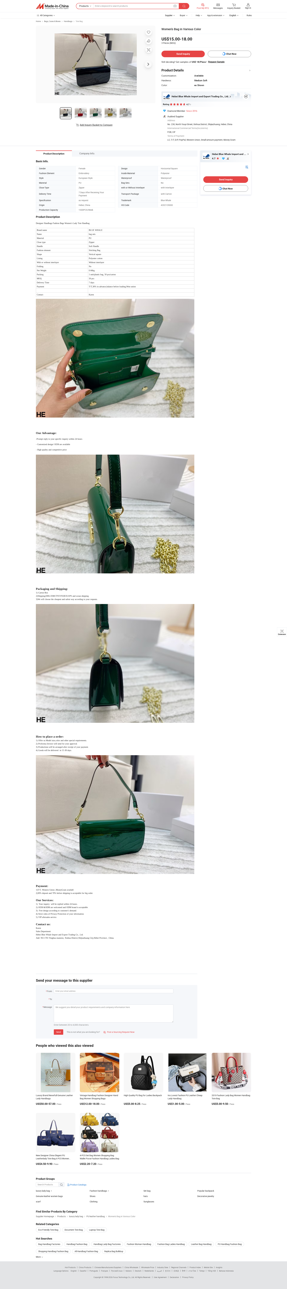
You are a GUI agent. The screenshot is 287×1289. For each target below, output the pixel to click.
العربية (159, 1271)
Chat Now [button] (231, 53)
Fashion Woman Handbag (139, 1244)
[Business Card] (246, 166)
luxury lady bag (43, 1190)
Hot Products (70, 1267)
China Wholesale (131, 1267)
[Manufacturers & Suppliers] (52, 6)
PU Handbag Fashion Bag (230, 1244)
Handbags (68, 21)
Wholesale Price (147, 1267)
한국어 (167, 1271)
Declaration (174, 1277)
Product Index (195, 1267)
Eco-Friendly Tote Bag (48, 1229)
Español (83, 1271)
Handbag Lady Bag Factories (107, 1244)
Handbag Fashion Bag (77, 1244)
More (38, 1256)
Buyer (182, 15)
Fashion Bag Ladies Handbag (171, 1244)
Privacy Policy (188, 1277)
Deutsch (138, 1271)
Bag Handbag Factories (49, 1244)
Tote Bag (79, 21)
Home (38, 21)
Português (94, 1271)
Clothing (93, 1201)
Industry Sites (162, 1267)
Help (198, 15)
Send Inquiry (183, 53)
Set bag (147, 1190)
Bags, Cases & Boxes (52, 21)
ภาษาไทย (192, 1271)
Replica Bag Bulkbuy (113, 1251)
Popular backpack (205, 1190)
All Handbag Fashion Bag (86, 1251)
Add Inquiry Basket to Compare (96, 125)
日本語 (176, 1271)
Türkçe (201, 1271)
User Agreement (160, 1277)
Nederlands (149, 1271)
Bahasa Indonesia (226, 1271)
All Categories (46, 15)
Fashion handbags (98, 1190)
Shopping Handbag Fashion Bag (53, 1251)
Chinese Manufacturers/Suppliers (107, 1267)
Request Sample (216, 62)
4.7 (214, 158)
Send (58, 1032)
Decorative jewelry (205, 1196)
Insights (219, 1267)
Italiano (129, 1271)
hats (146, 1196)
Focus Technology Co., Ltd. (124, 1277)
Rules (249, 15)
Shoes (92, 1196)
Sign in (248, 7)
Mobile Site (208, 1267)
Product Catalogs (78, 1184)
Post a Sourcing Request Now (119, 1032)
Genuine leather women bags (49, 1196)
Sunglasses (149, 1201)
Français (104, 1271)
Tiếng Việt (212, 1271)
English (74, 1271)
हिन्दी (183, 1271)
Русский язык (116, 1271)
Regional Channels (178, 1267)
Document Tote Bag (74, 1229)
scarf (38, 1201)
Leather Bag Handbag (201, 1244)
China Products (85, 1267)
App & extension (214, 15)
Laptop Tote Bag (96, 1229)
